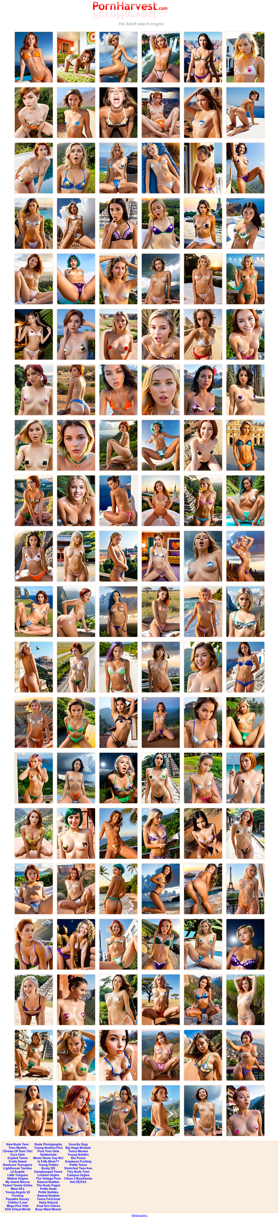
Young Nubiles (78, 1154)
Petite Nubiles (48, 1192)
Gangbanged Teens (48, 1171)
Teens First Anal (48, 1199)
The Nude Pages (48, 1185)
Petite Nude (48, 1188)
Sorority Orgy (78, 1144)
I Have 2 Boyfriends (78, 1178)
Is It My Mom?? (48, 1161)
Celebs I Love (17, 1202)
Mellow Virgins (17, 1178)
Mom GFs (17, 1188)
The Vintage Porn (48, 1178)
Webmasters (139, 1215)
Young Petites (48, 1164)
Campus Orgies (78, 1175)
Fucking (18, 1195)
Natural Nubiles (48, 1182)
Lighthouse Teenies (17, 1168)
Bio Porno (78, 1158)
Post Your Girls (48, 1151)
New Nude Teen (17, 1144)
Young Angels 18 (17, 1192)
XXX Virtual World (17, 1209)
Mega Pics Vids (18, 1206)
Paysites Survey (17, 1199)
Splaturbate (48, 1154)
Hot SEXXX (78, 1182)
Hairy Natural (48, 1202)
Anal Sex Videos (48, 1206)
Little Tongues (17, 1175)
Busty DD (48, 1168)
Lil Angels (17, 1171)
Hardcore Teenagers (17, 1164)
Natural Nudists (48, 1195)
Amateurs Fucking (78, 1161)
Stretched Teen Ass (78, 1168)
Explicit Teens (18, 1158)
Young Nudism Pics (48, 1147)
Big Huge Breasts (78, 1147)
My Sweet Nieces (18, 1182)
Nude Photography (48, 1144)
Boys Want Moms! (48, 1209)
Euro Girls (17, 1154)
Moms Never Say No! (48, 1158)
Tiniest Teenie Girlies (17, 1185)
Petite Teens (78, 1164)
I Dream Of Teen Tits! (17, 1151)
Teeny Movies (78, 1151)
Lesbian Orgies (48, 1175)
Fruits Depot (18, 1161)
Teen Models (18, 1147)
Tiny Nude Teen (78, 1171)
